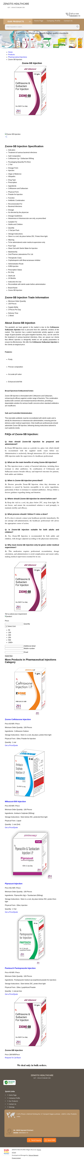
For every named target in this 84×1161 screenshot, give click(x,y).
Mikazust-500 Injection (15, 801)
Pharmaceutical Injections (17, 57)
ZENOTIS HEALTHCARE (16, 5)
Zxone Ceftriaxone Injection (18, 719)
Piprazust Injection (13, 883)
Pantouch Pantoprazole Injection (20, 968)
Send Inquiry (36, 1140)
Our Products (15, 21)
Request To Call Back (13, 1058)
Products (11, 54)
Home (10, 52)
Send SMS (51, 1140)
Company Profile (53, 21)
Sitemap (11, 1107)
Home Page (38, 21)
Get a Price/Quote (11, 745)
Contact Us (68, 21)
